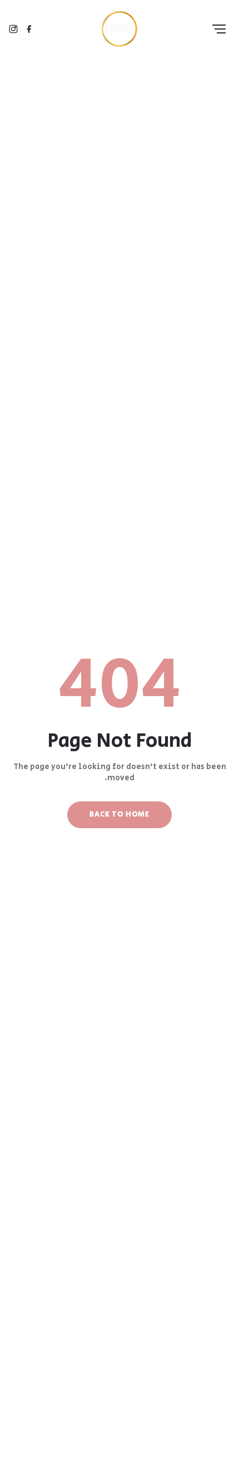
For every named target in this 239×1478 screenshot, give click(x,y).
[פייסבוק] (28, 29)
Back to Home (119, 814)
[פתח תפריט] (219, 29)
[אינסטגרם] (13, 29)
